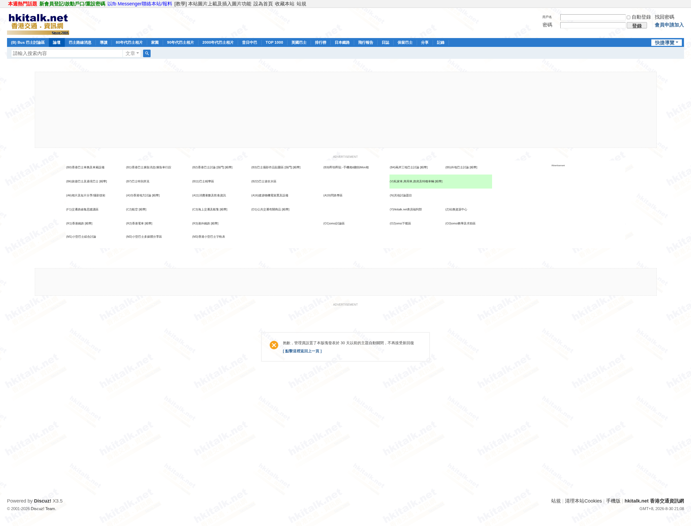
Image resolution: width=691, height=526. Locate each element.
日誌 (385, 42)
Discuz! (42, 501)
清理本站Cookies (583, 501)
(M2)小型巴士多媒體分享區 (144, 236)
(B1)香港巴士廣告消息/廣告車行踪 (148, 167)
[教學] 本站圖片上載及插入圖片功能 (212, 3)
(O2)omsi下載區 (400, 223)
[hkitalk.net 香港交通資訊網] (38, 22)
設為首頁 (263, 3)
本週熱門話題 (22, 3)
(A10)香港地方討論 (138, 195)
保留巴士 (405, 42)
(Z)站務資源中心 (456, 209)
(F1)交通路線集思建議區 (82, 209)
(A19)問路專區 (333, 195)
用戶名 (547, 17)
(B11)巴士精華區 (203, 181)
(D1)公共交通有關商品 (266, 209)
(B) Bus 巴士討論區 (28, 42)
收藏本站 (284, 3)
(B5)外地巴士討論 (457, 167)
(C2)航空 (132, 209)
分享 (425, 42)
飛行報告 (365, 42)
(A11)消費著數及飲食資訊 (209, 195)
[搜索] (147, 53)
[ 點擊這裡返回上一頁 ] (302, 351)
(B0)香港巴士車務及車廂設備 (85, 167)
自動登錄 (641, 17)
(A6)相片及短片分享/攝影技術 (85, 195)
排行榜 (320, 42)
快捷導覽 (665, 42)
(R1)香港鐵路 (75, 223)
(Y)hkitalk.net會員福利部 (406, 209)
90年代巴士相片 (180, 42)
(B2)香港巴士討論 (204, 167)
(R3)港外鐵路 (201, 223)
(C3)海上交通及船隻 (205, 209)
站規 (301, 3)
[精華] (228, 167)
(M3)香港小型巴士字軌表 (208, 236)
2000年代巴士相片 (218, 42)
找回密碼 (664, 17)
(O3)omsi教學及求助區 (460, 223)
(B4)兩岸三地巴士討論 (404, 167)
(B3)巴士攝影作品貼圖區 (267, 167)
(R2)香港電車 (135, 223)
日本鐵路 (342, 42)
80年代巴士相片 (129, 42)
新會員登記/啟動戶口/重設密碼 (72, 3)
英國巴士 (299, 42)
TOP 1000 (274, 42)
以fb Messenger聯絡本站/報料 (139, 3)
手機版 (613, 501)
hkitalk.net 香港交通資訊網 (654, 501)
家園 (155, 42)
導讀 (103, 42)
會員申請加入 (669, 25)
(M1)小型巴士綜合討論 (81, 236)
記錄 (441, 42)
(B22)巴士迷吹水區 (263, 181)
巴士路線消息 (80, 42)
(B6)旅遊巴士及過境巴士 (82, 181)
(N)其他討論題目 (401, 195)
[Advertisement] (346, 110)
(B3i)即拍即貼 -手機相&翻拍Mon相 (346, 167)
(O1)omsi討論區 (334, 223)
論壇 (56, 42)
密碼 (547, 25)
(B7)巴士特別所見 (138, 181)
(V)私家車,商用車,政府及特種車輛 (412, 181)
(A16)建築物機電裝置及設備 (269, 195)
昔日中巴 (249, 42)
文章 (130, 53)
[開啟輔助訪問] (682, 3)
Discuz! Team (43, 508)
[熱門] (220, 167)
